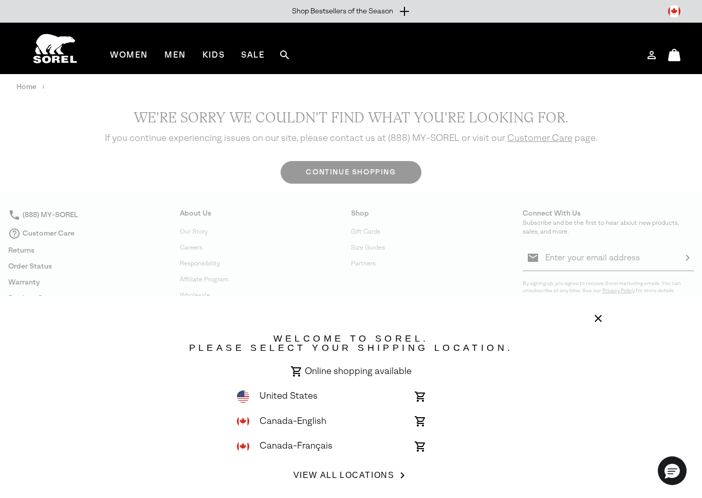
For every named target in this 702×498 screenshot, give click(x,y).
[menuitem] (129, 54)
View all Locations (344, 475)
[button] (672, 470)
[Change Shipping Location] (674, 11)
